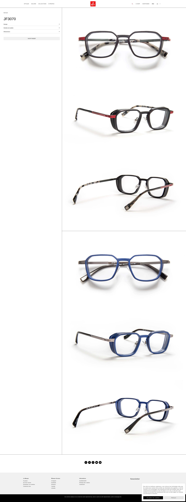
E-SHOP (138, 3)
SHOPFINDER (145, 3)
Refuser (173, 497)
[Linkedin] (100, 462)
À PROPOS (51, 3)
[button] (132, 4)
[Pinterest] (93, 462)
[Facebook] (89, 462)
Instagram (53, 480)
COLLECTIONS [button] (42, 3)
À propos (25, 480)
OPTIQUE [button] (26, 3)
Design (5, 24)
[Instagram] (85, 462)
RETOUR (6, 12)
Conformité (82, 484)
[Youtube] (96, 462)
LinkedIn (53, 488)
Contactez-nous (27, 486)
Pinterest (53, 484)
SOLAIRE (33, 3)
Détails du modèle (8, 28)
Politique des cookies (84, 482)
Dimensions (7, 31)
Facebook (53, 482)
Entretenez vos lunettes (29, 484)
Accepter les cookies (153, 497)
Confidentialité (82, 480)
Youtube (53, 486)
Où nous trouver (27, 482)
